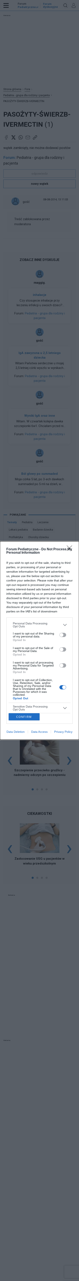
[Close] (71, 549)
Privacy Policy (63, 731)
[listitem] (39, 625)
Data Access (39, 731)
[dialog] (39, 640)
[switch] (62, 635)
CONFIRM (24, 716)
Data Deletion (16, 731)
